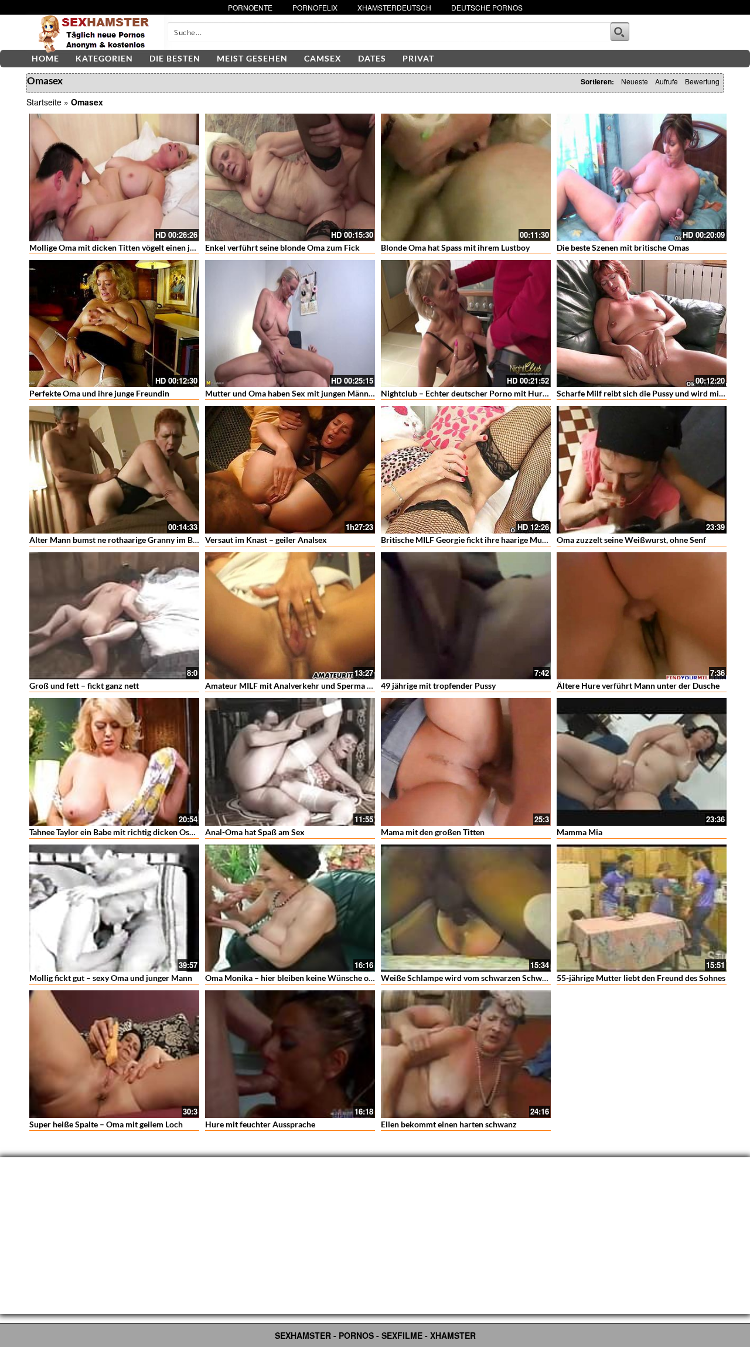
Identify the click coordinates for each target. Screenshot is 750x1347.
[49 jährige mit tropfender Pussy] (466, 616)
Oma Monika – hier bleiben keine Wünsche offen (294, 978)
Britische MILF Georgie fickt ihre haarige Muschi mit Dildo (486, 540)
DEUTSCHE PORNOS (487, 7)
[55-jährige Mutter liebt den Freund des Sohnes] (642, 908)
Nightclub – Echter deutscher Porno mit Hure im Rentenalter (491, 393)
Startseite (44, 102)
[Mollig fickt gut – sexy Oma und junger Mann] (114, 908)
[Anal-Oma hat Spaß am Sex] (290, 762)
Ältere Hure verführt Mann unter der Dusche (638, 685)
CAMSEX (323, 58)
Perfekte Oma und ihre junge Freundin (99, 393)
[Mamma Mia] (642, 762)
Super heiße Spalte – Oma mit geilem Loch (106, 1124)
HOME (45, 58)
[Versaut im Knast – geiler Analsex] (290, 470)
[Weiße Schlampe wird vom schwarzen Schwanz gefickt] (466, 908)
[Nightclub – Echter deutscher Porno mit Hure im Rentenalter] (466, 324)
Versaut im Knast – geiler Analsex (266, 540)
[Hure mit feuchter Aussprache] (290, 1054)
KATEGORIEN (104, 58)
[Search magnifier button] (620, 31)
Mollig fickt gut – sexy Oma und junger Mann (110, 978)
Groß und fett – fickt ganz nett (84, 685)
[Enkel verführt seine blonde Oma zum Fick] (290, 177)
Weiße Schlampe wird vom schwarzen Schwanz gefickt (481, 978)
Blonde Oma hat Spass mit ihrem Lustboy (455, 247)
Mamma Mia (579, 832)
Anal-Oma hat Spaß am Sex (255, 832)
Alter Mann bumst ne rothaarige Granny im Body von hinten (138, 540)
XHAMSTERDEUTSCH (394, 7)
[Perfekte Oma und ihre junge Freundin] (114, 324)
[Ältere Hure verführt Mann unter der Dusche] (642, 616)
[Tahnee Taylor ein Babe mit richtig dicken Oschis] (114, 762)
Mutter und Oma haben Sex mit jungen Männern (293, 393)
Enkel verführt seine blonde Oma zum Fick (282, 247)
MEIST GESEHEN (252, 58)
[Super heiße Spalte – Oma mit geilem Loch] (114, 1054)
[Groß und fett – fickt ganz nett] (114, 616)
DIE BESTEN (174, 58)
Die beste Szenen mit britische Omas (623, 247)
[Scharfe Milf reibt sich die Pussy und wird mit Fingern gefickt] (642, 324)
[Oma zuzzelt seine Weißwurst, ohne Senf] (642, 470)
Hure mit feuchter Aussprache (260, 1124)
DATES (372, 58)
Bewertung (702, 81)
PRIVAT (418, 58)
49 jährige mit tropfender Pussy (438, 685)
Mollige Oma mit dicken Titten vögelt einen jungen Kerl (129, 247)
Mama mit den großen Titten (433, 832)
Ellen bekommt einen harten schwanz (449, 1124)
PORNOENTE (250, 7)
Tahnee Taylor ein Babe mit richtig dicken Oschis (116, 832)
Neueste (634, 81)
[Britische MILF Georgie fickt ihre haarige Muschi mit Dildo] (466, 470)
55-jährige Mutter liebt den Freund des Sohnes (641, 978)
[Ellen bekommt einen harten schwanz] (466, 1054)
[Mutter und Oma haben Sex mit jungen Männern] (290, 324)
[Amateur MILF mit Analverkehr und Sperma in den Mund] (290, 616)
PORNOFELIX (315, 7)
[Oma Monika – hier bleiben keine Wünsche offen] (290, 908)
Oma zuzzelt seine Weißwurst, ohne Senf (631, 540)
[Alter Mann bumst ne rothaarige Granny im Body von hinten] (114, 470)
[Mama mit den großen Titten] (466, 762)
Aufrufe (666, 81)
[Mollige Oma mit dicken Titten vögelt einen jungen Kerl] (114, 177)
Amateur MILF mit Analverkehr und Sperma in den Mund (308, 685)
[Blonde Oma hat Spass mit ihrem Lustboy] (466, 177)
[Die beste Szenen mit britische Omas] (642, 177)
